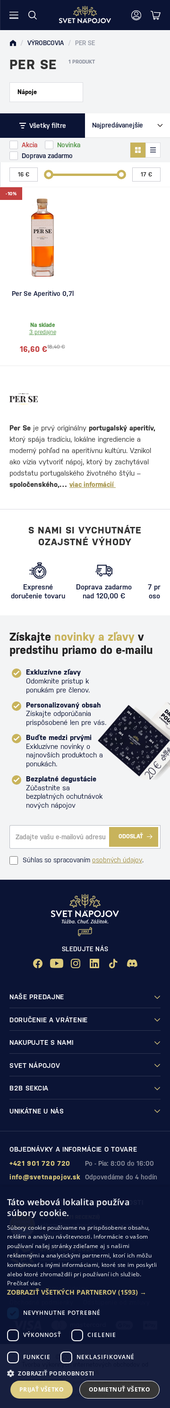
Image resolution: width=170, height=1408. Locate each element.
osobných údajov (117, 860)
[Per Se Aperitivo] (42, 238)
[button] (85, 1292)
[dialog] (85, 1297)
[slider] (48, 174)
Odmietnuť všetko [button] (119, 1389)
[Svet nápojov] (12, 43)
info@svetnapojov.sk (44, 1177)
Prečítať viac (24, 1283)
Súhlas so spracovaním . (83, 860)
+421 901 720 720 (39, 1163)
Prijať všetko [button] (41, 1389)
